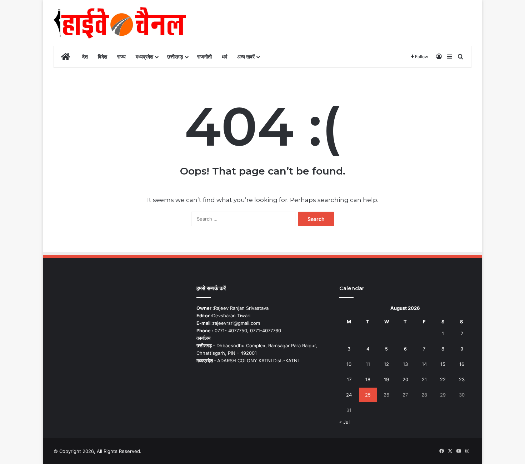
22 (443, 379)
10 (348, 364)
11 (368, 364)
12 (386, 364)
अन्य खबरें (246, 57)
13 (405, 364)
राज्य (121, 57)
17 (349, 379)
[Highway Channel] (120, 23)
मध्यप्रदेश (144, 57)
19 (386, 379)
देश (85, 57)
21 (424, 379)
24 (349, 395)
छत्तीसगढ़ (175, 57)
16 (461, 364)
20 (405, 379)
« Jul (344, 422)
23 (462, 379)
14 (424, 364)
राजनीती (204, 57)
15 (442, 364)
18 (367, 379)
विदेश (102, 57)
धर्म (224, 57)
